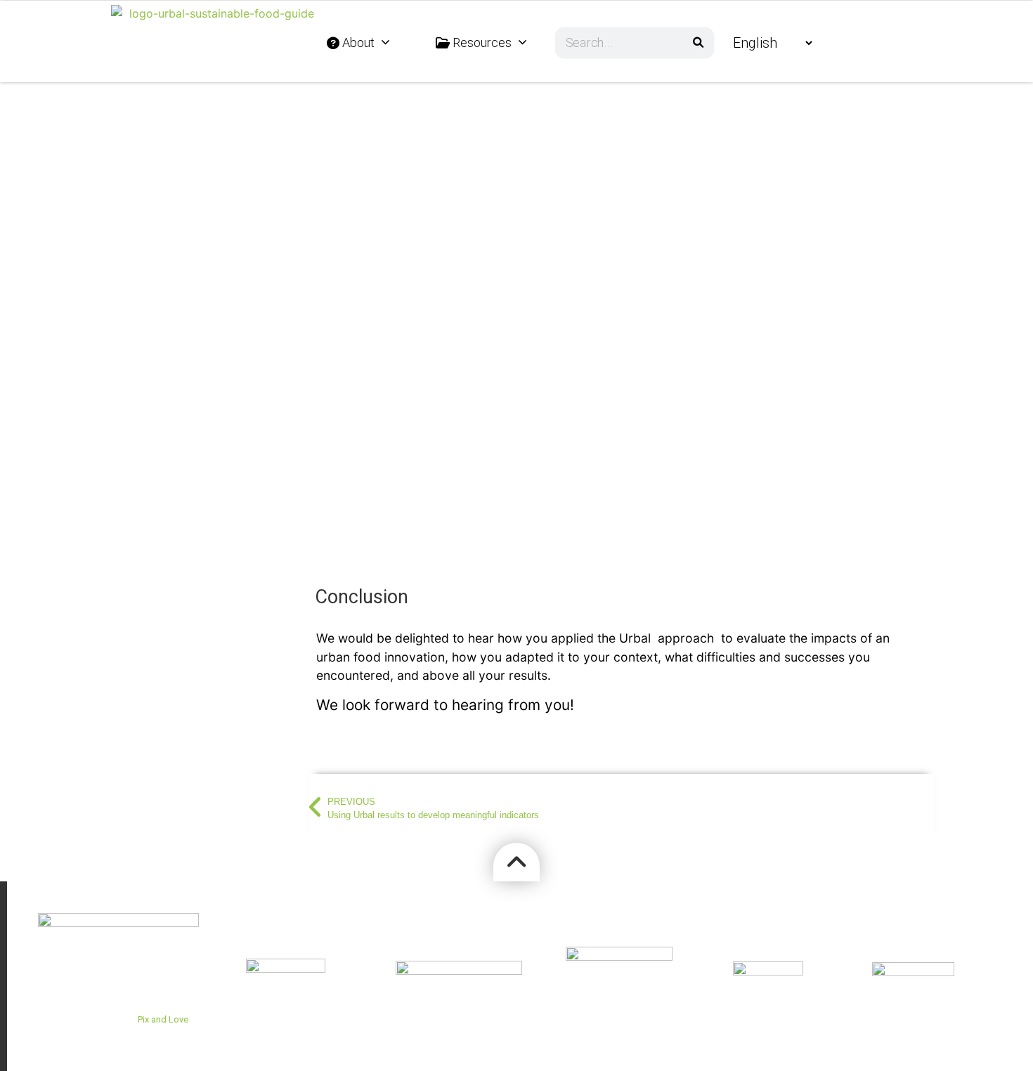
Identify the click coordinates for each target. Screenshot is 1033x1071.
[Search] (698, 42)
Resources (481, 42)
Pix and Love (163, 1019)
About (357, 42)
